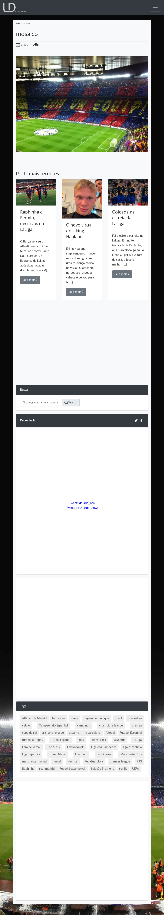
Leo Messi (53, 747)
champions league (111, 725)
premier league (120, 761)
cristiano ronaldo (53, 732)
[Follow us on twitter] (136, 420)
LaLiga (137, 740)
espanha (74, 732)
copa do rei (29, 732)
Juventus (119, 740)
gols (81, 740)
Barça (74, 718)
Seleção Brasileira (102, 768)
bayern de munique (96, 718)
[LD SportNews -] (14, 8)
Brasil (118, 718)
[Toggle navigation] (155, 8)
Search (72, 402)
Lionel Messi (57, 754)
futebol (110, 732)
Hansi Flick (99, 740)
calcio (26, 725)
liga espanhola (132, 747)
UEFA (135, 768)
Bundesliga (135, 718)
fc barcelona (92, 732)
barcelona (58, 718)
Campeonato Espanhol (53, 725)
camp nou (83, 725)
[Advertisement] (82, 357)
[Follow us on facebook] (141, 420)
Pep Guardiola (94, 761)
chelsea (137, 725)
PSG (139, 761)
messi (57, 761)
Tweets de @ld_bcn (82, 503)
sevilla (123, 768)
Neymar (73, 761)
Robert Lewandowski (72, 768)
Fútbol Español (60, 740)
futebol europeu (32, 740)
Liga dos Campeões (103, 747)
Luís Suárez (104, 754)
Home (17, 23)
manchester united (34, 761)
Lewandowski (75, 747)
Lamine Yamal (31, 747)
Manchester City (131, 754)
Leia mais (29, 280)
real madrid (47, 768)
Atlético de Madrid (34, 718)
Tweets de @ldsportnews (82, 508)
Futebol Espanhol (131, 732)
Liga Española (31, 754)
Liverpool (81, 754)
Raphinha (28, 768)
